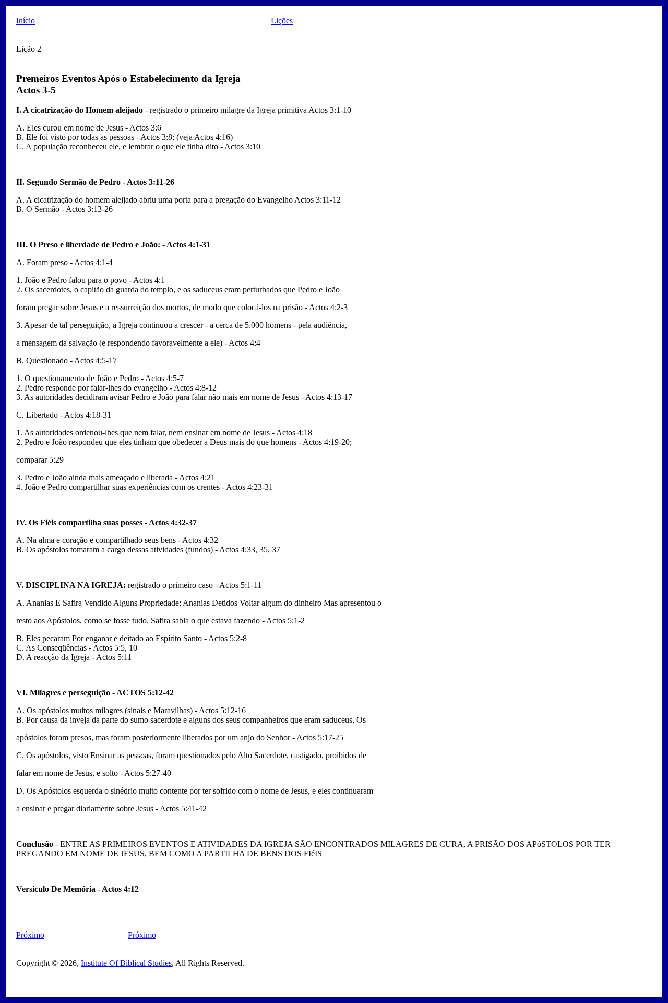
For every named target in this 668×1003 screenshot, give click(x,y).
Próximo (30, 934)
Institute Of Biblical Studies (126, 963)
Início (25, 20)
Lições (282, 20)
